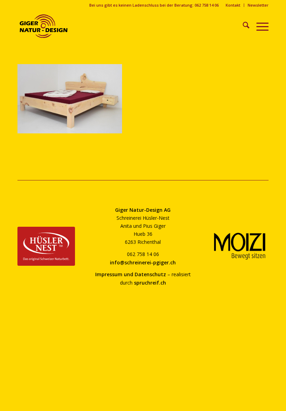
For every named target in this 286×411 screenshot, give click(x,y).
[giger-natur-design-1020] (43, 26)
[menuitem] (233, 5)
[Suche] (242, 26)
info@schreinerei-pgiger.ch (143, 262)
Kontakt (233, 5)
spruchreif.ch (150, 282)
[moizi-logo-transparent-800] (240, 246)
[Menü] (259, 26)
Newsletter (258, 5)
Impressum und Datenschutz (130, 274)
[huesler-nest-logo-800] (46, 246)
